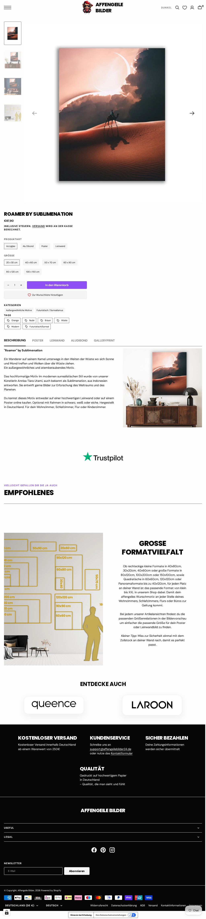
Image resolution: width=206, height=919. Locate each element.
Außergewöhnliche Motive (19, 310)
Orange (15, 320)
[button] (8, 7)
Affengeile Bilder (26, 889)
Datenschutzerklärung (121, 904)
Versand (38, 226)
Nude (31, 320)
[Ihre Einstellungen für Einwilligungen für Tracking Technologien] (6, 912)
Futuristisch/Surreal (39, 326)
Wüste (64, 320)
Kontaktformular (120, 752)
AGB (139, 904)
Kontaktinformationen (170, 904)
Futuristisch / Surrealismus (50, 310)
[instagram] (110, 848)
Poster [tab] (37, 340)
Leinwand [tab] (57, 340)
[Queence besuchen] (52, 704)
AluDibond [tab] (79, 340)
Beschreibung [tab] (15, 340)
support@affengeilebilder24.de (109, 747)
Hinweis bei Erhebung (79, 914)
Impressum (192, 904)
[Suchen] (174, 7)
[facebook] (92, 848)
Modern (15, 326)
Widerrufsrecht (96, 904)
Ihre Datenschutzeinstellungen (109, 914)
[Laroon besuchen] (151, 704)
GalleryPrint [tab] (104, 340)
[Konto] (189, 7)
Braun (48, 320)
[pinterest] (101, 848)
